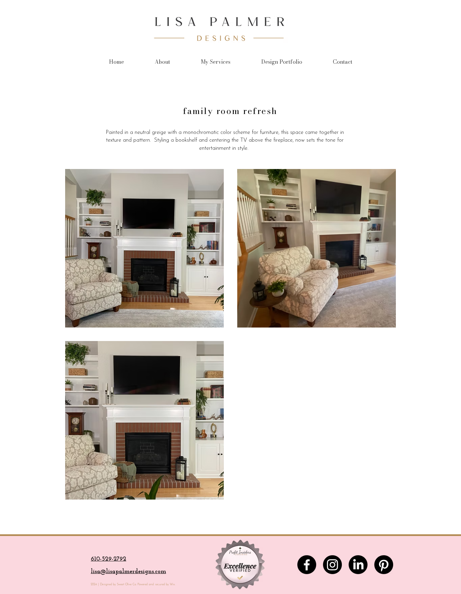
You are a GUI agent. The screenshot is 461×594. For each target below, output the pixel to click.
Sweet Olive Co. (126, 584)
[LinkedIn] (358, 564)
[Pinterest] (383, 564)
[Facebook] (306, 564)
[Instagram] (332, 564)
